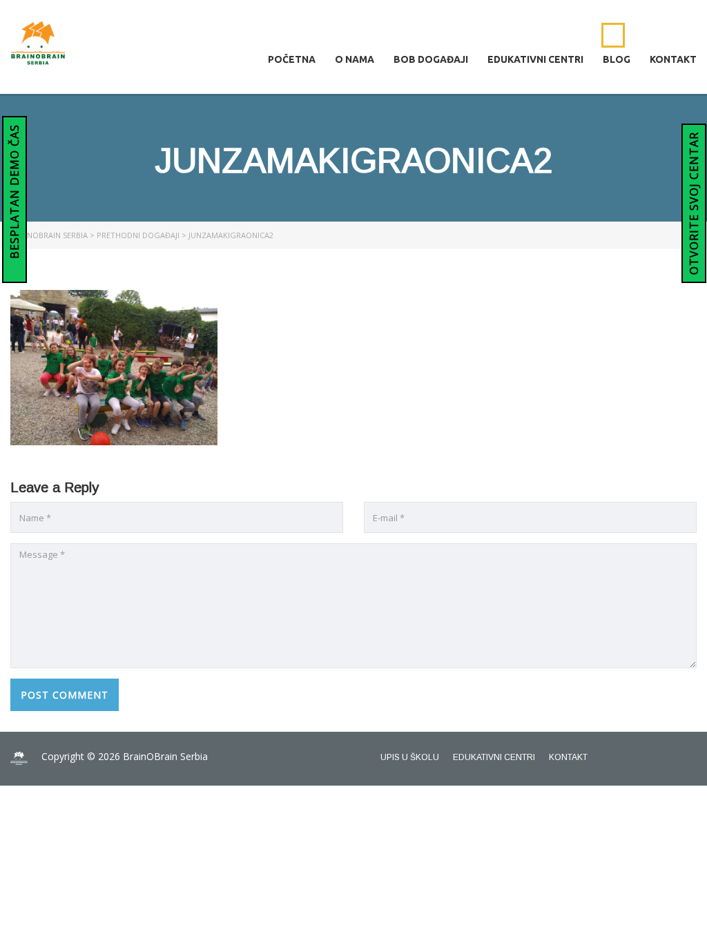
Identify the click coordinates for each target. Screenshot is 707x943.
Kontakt (673, 59)
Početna (292, 59)
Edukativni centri (535, 59)
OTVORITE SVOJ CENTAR (693, 203)
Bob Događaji (431, 59)
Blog (616, 59)
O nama (354, 59)
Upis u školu (409, 757)
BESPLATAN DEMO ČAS (14, 193)
